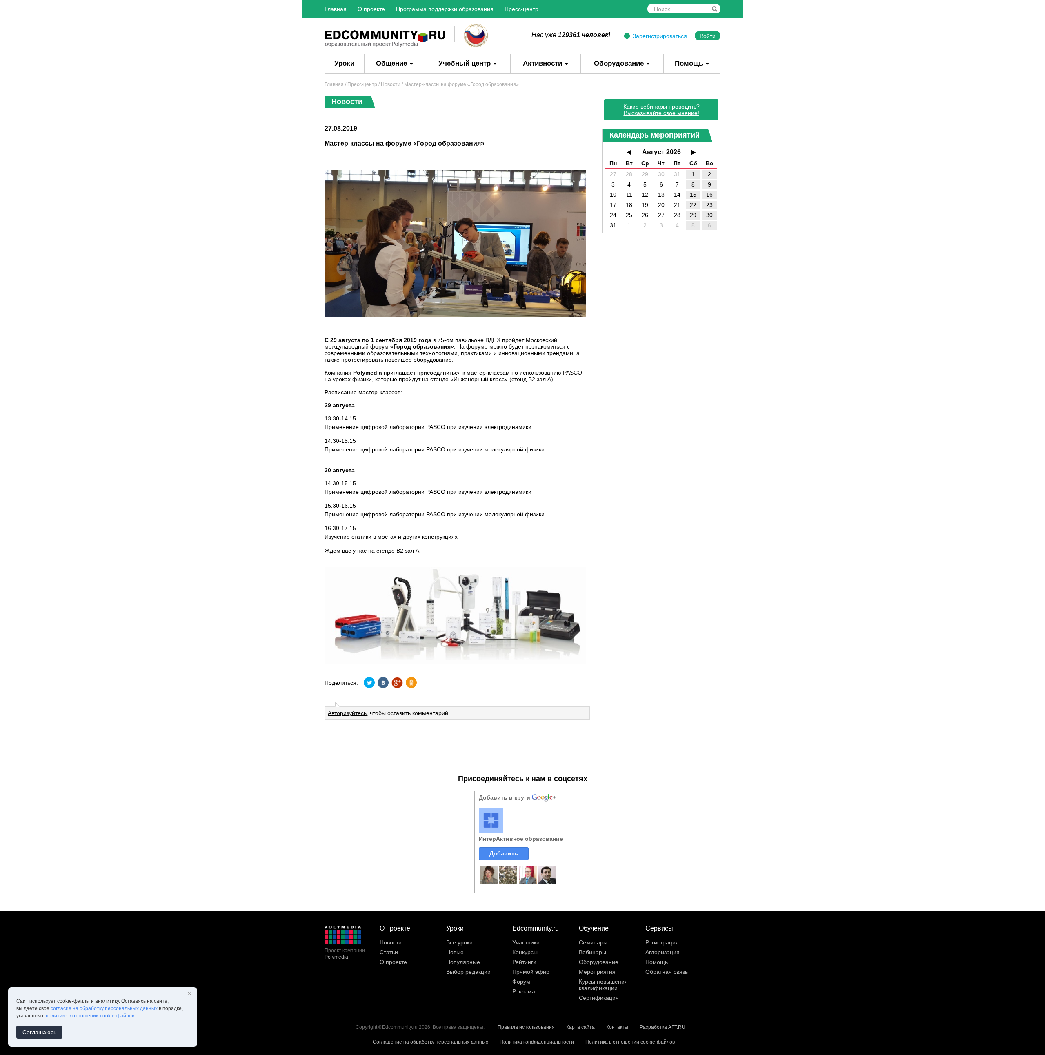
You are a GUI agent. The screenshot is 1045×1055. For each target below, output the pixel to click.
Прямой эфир (530, 971)
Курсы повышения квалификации (603, 984)
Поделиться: (341, 683)
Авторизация (662, 952)
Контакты (617, 1027)
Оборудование (619, 63)
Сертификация (599, 998)
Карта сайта (580, 1027)
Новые (455, 952)
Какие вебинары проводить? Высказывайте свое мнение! (661, 109)
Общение (391, 63)
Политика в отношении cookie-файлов (630, 1042)
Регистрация (662, 942)
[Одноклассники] (411, 682)
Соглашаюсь (39, 1032)
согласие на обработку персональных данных (104, 1008)
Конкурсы (525, 952)
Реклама (523, 991)
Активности (542, 63)
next (693, 152)
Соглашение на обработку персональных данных (430, 1042)
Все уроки (459, 942)
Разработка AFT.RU (662, 1027)
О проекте (371, 9)
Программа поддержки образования (445, 9)
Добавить (503, 853)
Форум (521, 981)
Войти (708, 36)
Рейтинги (524, 962)
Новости (390, 84)
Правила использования (526, 1027)
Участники (526, 942)
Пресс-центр (521, 9)
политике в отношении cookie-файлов (90, 1016)
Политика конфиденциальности (537, 1042)
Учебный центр (464, 63)
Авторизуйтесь (347, 713)
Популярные (463, 962)
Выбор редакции (468, 971)
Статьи (389, 952)
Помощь (689, 63)
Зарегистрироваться (660, 36)
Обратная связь (666, 971)
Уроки (344, 63)
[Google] (397, 682)
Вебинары (592, 952)
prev (629, 152)
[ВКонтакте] (383, 682)
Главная (336, 9)
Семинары (593, 942)
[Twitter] (369, 682)
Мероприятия (597, 971)
